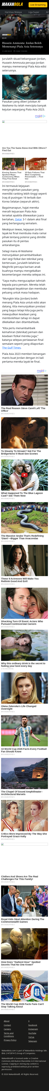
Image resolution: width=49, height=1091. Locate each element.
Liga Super (33, 12)
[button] (24, 86)
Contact (7, 1025)
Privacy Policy (10, 1040)
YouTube (32, 1033)
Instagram (33, 1029)
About (6, 1021)
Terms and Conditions (9, 1034)
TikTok (31, 1037)
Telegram (32, 1041)
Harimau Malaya (13, 12)
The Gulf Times (11, 348)
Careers (7, 1029)
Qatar (18, 219)
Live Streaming (38, 4)
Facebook (32, 1025)
